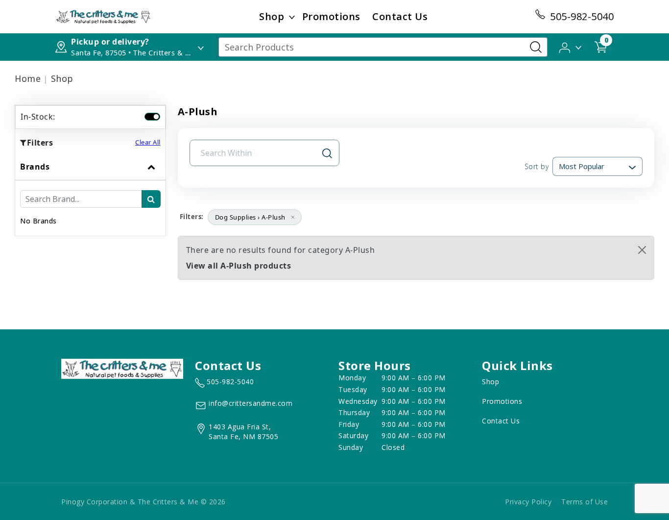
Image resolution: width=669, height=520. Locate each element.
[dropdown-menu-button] (292, 17)
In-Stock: (38, 116)
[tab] (90, 194)
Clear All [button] (148, 142)
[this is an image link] (122, 368)
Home (28, 78)
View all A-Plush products (238, 265)
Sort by (537, 166)
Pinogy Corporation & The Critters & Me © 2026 (143, 501)
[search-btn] (151, 199)
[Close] (642, 250)
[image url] (103, 15)
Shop (271, 16)
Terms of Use (584, 501)
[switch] (152, 117)
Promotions (331, 16)
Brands (34, 166)
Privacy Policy (528, 501)
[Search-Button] (536, 47)
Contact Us (400, 16)
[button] (570, 46)
